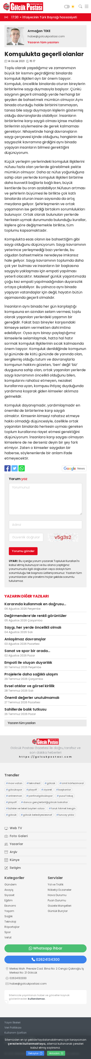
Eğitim (8, 900)
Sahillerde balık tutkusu (25, 709)
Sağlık (8, 916)
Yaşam (9, 911)
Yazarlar (16, 844)
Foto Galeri (18, 836)
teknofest (33, 783)
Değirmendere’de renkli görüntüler (35, 615)
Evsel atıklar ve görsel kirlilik (29, 685)
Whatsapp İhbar (47, 948)
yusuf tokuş (65, 796)
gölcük (50, 783)
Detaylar (33, 1053)
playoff (31, 789)
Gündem (10, 884)
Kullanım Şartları (15, 1032)
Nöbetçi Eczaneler (59, 890)
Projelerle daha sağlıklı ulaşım (31, 674)
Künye (14, 860)
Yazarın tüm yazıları (43, 42)
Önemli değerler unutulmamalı (31, 697)
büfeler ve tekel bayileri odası (25, 808)
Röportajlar (11, 927)
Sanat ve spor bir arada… (27, 650)
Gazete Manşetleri (59, 906)
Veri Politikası (12, 1027)
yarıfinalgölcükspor (39, 796)
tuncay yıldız (65, 815)
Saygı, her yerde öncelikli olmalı (32, 627)
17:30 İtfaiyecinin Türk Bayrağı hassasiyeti (44, 17)
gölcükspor (14, 789)
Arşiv (13, 852)
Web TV (15, 828)
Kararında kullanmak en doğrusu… (35, 604)
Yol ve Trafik (55, 884)
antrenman (14, 796)
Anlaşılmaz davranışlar (25, 639)
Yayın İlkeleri (12, 1022)
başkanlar (63, 789)
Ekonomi (10, 906)
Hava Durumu (57, 895)
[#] (45, 742)
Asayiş (8, 890)
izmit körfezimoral (71, 783)
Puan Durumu (57, 900)
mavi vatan (14, 783)
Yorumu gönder (23, 551)
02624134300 (48, 959)
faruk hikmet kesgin (62, 808)
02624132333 (18, 978)
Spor (7, 932)
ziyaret (46, 789)
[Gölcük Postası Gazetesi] (22, 6)
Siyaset (9, 895)
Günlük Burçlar (58, 911)
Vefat (7, 937)
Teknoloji (10, 921)
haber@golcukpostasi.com (46, 36)
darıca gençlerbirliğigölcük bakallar (44, 802)
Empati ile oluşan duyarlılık (28, 662)
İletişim (15, 868)
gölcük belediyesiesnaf (36, 815)
